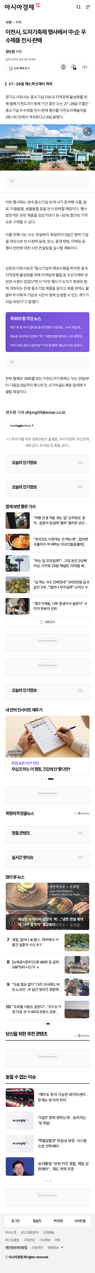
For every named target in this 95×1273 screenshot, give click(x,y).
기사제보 (44, 1239)
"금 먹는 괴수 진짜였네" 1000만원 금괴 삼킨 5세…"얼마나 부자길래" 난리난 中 (61, 584)
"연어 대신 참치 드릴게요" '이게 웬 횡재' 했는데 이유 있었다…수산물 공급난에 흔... (47, 345)
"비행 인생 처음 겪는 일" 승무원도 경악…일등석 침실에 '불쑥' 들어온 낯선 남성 (61, 521)
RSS (57, 1239)
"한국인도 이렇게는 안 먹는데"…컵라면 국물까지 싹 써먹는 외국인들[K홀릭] (60, 542)
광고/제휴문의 (30, 1232)
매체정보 (53, 1247)
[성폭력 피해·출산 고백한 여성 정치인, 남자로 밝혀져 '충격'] (20, 1105)
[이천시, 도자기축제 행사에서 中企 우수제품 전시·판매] (47, 147)
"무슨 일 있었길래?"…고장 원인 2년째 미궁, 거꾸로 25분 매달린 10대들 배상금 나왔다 (60, 564)
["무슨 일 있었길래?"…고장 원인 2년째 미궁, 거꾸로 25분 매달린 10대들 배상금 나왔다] (18, 570)
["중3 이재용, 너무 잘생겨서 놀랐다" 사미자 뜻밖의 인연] (18, 613)
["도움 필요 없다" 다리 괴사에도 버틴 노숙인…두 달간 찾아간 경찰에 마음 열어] (77, 995)
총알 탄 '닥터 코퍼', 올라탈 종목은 (63, 1166)
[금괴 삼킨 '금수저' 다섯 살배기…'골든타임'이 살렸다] (20, 1129)
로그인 (15, 1220)
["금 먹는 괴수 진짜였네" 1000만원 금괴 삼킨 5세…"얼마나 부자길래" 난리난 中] (18, 592)
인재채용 (48, 1232)
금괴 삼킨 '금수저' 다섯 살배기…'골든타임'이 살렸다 (59, 1120)
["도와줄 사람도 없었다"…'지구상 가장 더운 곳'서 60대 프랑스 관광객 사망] (77, 1017)
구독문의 (29, 1239)
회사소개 (10, 1232)
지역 (18, 22)
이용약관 (37, 1247)
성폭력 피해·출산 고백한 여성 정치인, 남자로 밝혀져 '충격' (63, 1097)
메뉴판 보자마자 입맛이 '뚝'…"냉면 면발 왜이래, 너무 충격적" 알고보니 (47, 336)
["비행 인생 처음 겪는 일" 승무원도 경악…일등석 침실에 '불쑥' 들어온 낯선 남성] (18, 528)
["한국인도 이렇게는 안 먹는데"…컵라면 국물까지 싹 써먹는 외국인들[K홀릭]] (18, 549)
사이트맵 (79, 1220)
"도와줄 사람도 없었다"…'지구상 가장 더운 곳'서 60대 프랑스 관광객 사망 (36, 1012)
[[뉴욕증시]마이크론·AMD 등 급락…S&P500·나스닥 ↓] (77, 972)
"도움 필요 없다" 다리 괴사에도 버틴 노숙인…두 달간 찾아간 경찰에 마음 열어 (35, 989)
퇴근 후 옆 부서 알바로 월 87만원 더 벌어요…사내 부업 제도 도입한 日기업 (47, 327)
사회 (9, 22)
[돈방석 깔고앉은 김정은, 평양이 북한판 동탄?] (20, 1151)
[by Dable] (81, 1035)
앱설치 (37, 1220)
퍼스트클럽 (12, 1239)
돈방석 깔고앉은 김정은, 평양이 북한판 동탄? (63, 1143)
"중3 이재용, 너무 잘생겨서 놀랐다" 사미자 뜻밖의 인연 (60, 606)
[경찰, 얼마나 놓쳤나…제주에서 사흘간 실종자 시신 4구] (77, 950)
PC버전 (58, 1220)
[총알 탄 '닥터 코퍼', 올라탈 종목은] (20, 1174)
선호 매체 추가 (21, 68)
